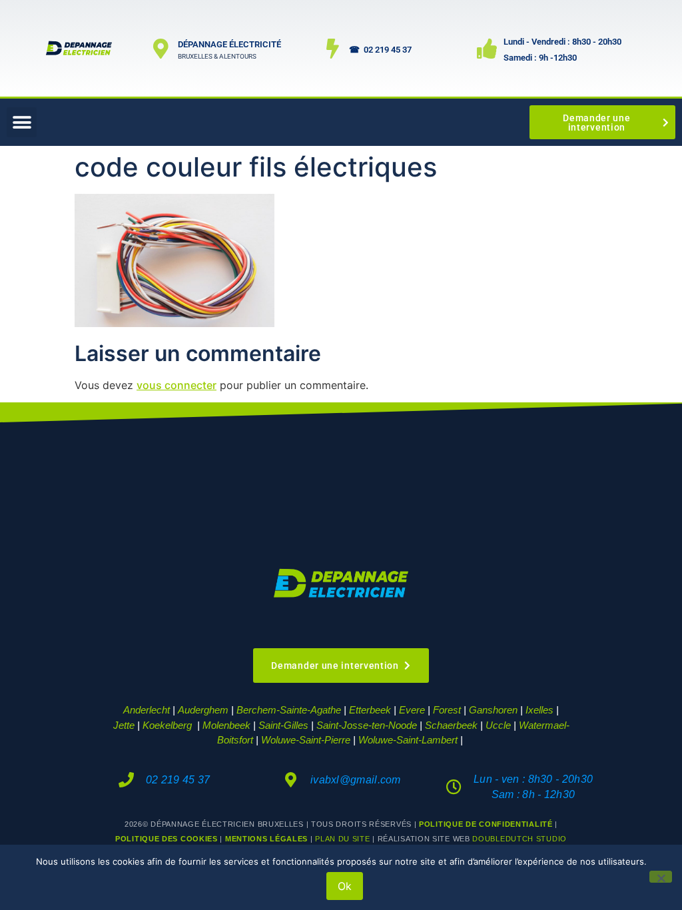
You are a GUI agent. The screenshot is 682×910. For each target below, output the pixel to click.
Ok (345, 886)
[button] (22, 122)
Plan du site (342, 839)
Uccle (498, 725)
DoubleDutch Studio (519, 839)
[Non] (660, 877)
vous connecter (176, 385)
